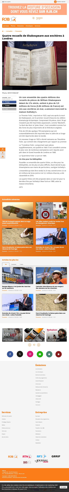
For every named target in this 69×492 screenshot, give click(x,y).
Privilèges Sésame (6, 422)
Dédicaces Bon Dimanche (42, 387)
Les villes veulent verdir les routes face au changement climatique (50, 222)
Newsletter (38, 443)
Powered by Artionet (7, 477)
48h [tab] (6, 264)
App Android (58, 354)
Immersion (38, 384)
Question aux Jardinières (41, 392)
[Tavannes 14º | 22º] (33, 16)
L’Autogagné (38, 395)
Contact (37, 440)
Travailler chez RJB (40, 428)
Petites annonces (6, 428)
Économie (18, 31)
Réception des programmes (42, 419)
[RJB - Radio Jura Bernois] (12, 456)
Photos (13, 26)
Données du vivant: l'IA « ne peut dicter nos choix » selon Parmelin (50, 248)
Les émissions (39, 368)
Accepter (63, 487)
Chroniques (29, 26)
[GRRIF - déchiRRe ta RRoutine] (55, 456)
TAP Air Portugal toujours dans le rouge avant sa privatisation (16, 222)
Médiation (38, 434)
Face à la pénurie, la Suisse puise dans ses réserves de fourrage (17, 248)
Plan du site (21, 473)
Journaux (6, 26)
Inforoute (4, 431)
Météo (3, 425)
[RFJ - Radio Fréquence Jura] (41, 456)
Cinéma (4, 419)
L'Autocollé (38, 398)
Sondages (38, 401)
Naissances (38, 389)
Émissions (20, 26)
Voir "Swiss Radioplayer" (39, 335)
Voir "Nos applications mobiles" (17, 335)
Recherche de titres (40, 374)
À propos (38, 416)
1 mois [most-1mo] (21, 264)
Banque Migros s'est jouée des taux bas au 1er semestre (16, 287)
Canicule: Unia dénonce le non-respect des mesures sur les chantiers (49, 287)
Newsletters (40, 354)
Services (37, 26)
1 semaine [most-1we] (13, 264)
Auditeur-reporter (61, 1)
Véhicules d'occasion (7, 416)
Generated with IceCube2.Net (20, 477)
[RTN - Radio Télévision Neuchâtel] (27, 456)
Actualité (9, 31)
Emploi (3, 434)
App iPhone (49, 354)
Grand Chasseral (39, 380)
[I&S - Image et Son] (27, 462)
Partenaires (38, 431)
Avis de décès (5, 437)
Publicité (38, 425)
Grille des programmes (41, 377)
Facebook (10, 354)
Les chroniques (39, 371)
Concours (38, 404)
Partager (7, 102)
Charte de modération (41, 437)
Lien (6, 109)
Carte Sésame (39, 422)
